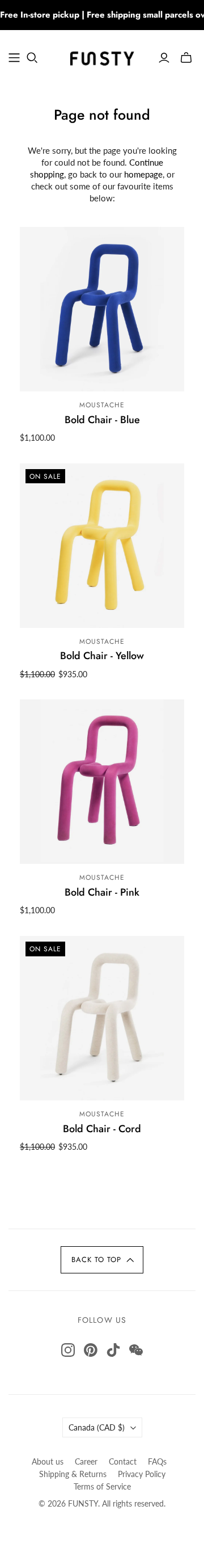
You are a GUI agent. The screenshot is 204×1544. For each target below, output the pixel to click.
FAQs (157, 1461)
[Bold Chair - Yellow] (102, 545)
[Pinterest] (90, 1350)
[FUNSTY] (102, 56)
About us (47, 1461)
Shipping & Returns (73, 1474)
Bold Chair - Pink (102, 892)
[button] (102, 1259)
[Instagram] (68, 1350)
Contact (123, 1461)
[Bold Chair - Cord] (102, 1018)
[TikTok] (113, 1350)
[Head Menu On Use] (14, 58)
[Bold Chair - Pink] (102, 781)
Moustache (102, 405)
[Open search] (32, 58)
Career (86, 1461)
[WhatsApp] (136, 1350)
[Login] (164, 58)
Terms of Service (102, 1486)
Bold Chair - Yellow (102, 655)
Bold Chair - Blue (102, 419)
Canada (97, 1427)
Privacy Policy (141, 1474)
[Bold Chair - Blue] (102, 309)
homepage (143, 174)
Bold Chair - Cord (102, 1128)
